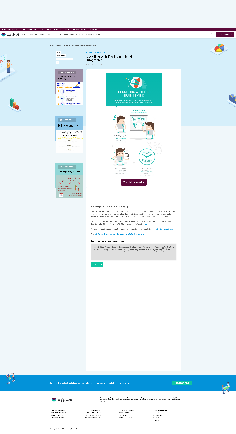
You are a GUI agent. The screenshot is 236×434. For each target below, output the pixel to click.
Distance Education (58, 413)
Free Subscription (182, 383)
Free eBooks (75, 29)
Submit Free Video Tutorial (61, 29)
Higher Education (57, 415)
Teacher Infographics (93, 413)
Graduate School (125, 418)
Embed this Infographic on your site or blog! (107, 241)
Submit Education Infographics (10, 29)
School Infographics (93, 410)
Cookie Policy (157, 418)
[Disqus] (133, 295)
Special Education (58, 410)
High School (123, 415)
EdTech (24, 35)
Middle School (124, 413)
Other (98, 35)
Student (59, 35)
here (145, 224)
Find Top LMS (93, 29)
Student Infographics (93, 415)
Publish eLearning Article (29, 29)
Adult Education (57, 418)
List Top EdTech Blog (45, 29)
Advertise (84, 29)
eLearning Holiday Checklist (69, 172)
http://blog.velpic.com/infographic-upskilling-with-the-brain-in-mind (119, 234)
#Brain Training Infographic (64, 59)
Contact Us (156, 413)
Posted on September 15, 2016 (94, 65)
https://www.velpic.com (164, 229)
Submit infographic (225, 34)
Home (52, 45)
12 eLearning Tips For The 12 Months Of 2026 (68, 126)
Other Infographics (92, 418)
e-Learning (33, 35)
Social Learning (88, 35)
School (42, 35)
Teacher (51, 35)
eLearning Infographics (62, 45)
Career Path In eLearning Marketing (67, 78)
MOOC (66, 35)
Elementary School (126, 410)
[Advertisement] (112, 14)
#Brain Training (61, 55)
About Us (156, 420)
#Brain (58, 52)
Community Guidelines (160, 410)
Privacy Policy (157, 415)
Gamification (75, 35)
